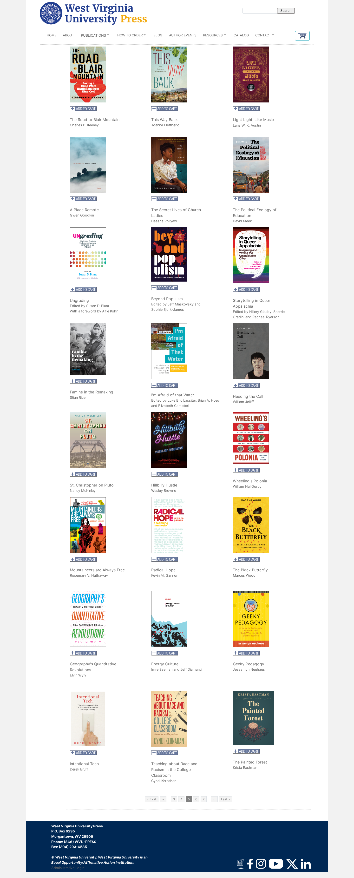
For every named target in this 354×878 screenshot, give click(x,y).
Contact (261, 36)
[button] (302, 36)
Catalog (241, 35)
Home (51, 35)
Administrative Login (67, 868)
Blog (157, 35)
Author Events (183, 35)
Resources (211, 36)
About (68, 35)
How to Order (128, 36)
